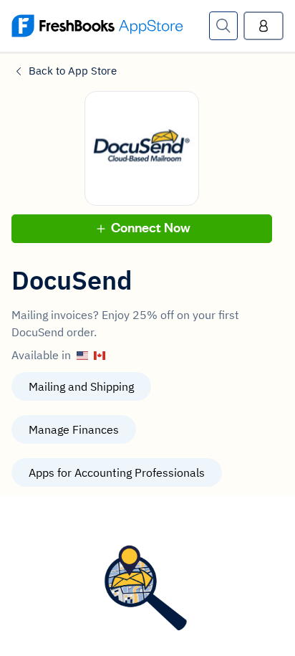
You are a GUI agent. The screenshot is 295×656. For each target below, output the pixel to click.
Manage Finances (74, 429)
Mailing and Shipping (81, 386)
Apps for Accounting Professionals (117, 472)
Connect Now (150, 228)
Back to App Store (73, 70)
